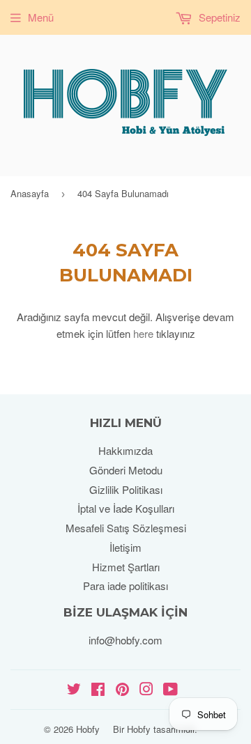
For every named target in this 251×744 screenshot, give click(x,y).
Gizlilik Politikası (125, 489)
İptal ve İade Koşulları (125, 508)
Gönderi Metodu (125, 470)
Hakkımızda (125, 450)
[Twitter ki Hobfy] (74, 690)
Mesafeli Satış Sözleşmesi (126, 527)
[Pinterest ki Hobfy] (122, 690)
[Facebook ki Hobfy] (98, 690)
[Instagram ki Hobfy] (146, 690)
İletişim (125, 547)
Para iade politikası (125, 585)
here (143, 333)
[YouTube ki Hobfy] (170, 690)
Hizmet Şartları (126, 566)
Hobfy (88, 729)
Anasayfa (29, 193)
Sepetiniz (218, 17)
